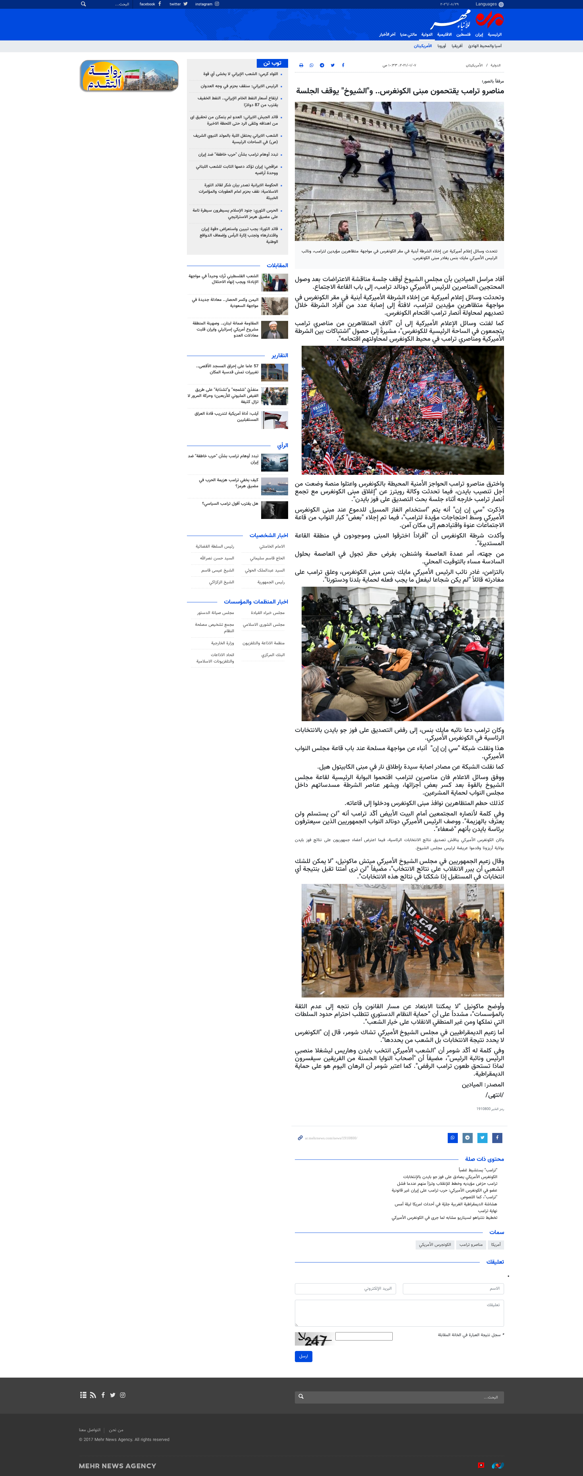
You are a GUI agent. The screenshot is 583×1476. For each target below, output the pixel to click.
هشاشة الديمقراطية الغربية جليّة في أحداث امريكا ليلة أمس (446, 1204)
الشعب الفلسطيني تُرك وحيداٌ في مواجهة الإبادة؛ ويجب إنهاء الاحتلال (223, 279)
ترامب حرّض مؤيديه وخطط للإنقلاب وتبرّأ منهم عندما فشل (447, 1183)
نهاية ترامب (487, 1211)
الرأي (282, 445)
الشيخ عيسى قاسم (217, 570)
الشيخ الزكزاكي (221, 582)
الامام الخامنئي (272, 546)
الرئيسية (495, 34)
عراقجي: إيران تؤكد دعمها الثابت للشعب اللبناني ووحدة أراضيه (237, 170)
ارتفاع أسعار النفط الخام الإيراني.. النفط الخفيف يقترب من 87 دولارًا (238, 101)
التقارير (280, 355)
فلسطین (463, 34)
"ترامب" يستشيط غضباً (478, 1170)
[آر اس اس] (93, 1396)
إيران (479, 34)
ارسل (303, 1356)
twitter (176, 4)
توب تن (272, 63)
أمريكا (496, 1244)
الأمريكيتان (423, 46)
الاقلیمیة (444, 34)
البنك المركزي (273, 655)
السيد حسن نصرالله (217, 558)
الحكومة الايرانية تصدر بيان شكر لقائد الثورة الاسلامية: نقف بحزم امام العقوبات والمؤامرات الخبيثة (238, 192)
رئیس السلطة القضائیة (215, 546)
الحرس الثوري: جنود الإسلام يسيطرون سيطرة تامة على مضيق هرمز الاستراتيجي (235, 213)
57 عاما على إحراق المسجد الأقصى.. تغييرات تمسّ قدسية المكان (227, 369)
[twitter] (113, 1396)
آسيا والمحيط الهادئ (485, 46)
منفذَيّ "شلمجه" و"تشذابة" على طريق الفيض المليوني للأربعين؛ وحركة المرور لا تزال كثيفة (223, 396)
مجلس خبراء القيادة (268, 613)
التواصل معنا (90, 1430)
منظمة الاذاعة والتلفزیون (264, 643)
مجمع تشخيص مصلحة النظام (214, 628)
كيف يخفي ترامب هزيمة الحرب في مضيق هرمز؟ (228, 483)
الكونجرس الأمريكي (435, 1244)
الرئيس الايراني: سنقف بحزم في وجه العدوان (239, 86)
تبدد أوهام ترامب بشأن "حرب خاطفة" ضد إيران (238, 154)
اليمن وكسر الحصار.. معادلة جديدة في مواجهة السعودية (225, 303)
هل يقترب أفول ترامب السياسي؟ (230, 503)
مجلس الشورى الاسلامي (264, 624)
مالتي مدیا (408, 34)
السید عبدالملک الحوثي (265, 570)
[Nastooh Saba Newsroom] (494, 1466)
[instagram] (122, 1396)
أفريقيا (457, 46)
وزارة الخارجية (222, 643)
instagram (204, 4)
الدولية (427, 34)
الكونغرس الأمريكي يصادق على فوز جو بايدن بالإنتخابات (450, 1177)
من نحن (116, 1430)
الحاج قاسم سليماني (267, 558)
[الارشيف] (83, 1396)
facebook (148, 4)
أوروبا (442, 46)
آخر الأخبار (387, 34)
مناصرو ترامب (471, 1244)
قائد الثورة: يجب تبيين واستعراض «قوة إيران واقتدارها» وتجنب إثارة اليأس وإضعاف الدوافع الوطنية (239, 235)
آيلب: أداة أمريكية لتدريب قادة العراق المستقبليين (226, 416)
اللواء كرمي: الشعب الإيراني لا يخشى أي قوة (240, 74)
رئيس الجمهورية (271, 582)
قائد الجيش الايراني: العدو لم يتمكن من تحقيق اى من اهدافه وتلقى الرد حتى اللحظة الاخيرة (234, 120)
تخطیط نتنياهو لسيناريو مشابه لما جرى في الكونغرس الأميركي (444, 1217)
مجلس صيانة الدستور (215, 613)
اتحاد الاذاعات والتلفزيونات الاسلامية (215, 658)
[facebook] (103, 1396)
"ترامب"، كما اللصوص (479, 1197)
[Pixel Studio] (477, 1466)
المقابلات (277, 266)
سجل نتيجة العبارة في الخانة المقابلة (471, 1335)
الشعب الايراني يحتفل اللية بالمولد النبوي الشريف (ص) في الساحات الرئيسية (235, 139)
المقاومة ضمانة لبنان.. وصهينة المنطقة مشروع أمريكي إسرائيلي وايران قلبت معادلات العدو (225, 329)
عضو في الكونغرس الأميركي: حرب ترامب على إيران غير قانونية (444, 1190)
